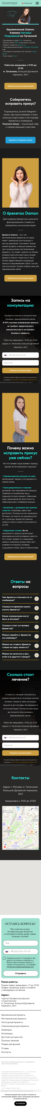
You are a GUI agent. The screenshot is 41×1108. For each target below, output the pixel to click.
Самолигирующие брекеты (15, 1026)
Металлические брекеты (13, 1019)
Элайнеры (6, 1030)
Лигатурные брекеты (12, 1022)
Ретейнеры (7, 1033)
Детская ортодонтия (11, 1037)
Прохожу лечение (10, 1040)
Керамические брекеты (13, 1015)
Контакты (6, 1052)
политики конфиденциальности (24, 380)
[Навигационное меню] (37, 3)
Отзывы (5, 1048)
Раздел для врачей (10, 1044)
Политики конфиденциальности (20, 967)
